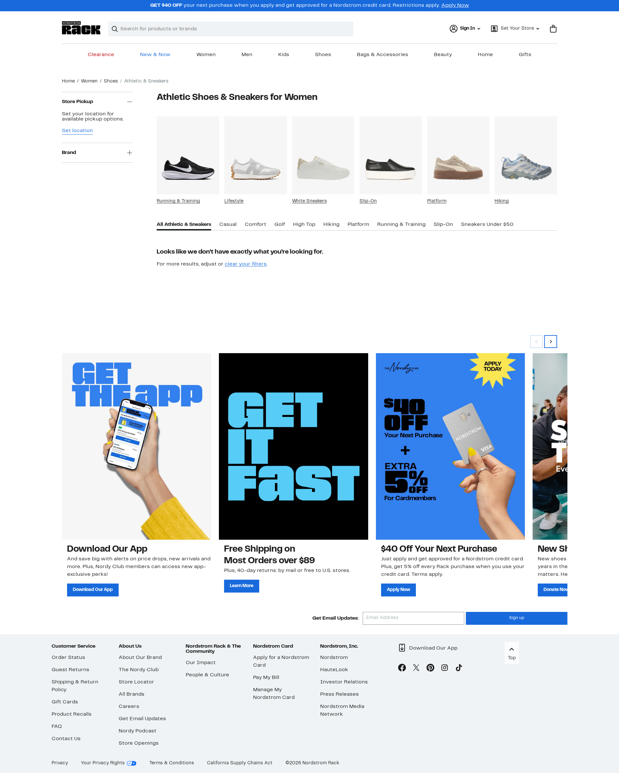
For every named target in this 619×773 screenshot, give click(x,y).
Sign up (516, 618)
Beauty (443, 55)
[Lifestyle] (255, 155)
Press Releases (339, 694)
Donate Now (556, 590)
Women (206, 55)
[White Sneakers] (323, 155)
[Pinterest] (430, 669)
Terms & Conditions (171, 763)
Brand (69, 152)
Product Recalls (72, 714)
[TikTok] (459, 669)
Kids (283, 55)
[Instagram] (444, 669)
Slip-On (368, 201)
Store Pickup (77, 102)
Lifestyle (233, 201)
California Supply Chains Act (239, 763)
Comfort (255, 224)
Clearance (101, 55)
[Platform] (458, 155)
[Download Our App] (136, 446)
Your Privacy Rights (103, 763)
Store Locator (136, 682)
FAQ (57, 726)
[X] (416, 669)
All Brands (131, 694)
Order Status (68, 657)
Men (246, 55)
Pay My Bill (266, 677)
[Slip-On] (390, 155)
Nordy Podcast (137, 731)
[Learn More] (293, 446)
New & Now (155, 55)
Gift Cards (65, 702)
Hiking (502, 201)
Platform (437, 201)
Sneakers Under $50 (487, 224)
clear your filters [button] (246, 264)
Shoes (323, 55)
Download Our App (93, 590)
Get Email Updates (142, 719)
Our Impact (201, 663)
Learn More (241, 586)
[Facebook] (402, 669)
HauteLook (334, 670)
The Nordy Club (139, 670)
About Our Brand (140, 657)
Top (512, 658)
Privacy (60, 763)
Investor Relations (344, 682)
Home (485, 55)
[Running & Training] (188, 155)
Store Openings (139, 743)
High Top (304, 224)
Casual (228, 224)
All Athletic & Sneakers (184, 224)
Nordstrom (334, 657)
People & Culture (207, 675)
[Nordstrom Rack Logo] (81, 27)
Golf (279, 224)
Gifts (525, 55)
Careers (129, 706)
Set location (77, 131)
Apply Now (455, 5)
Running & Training (178, 201)
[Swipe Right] (550, 341)
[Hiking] (526, 155)
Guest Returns (70, 670)
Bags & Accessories (382, 55)
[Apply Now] (450, 446)
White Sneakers (309, 201)
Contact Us (66, 739)
